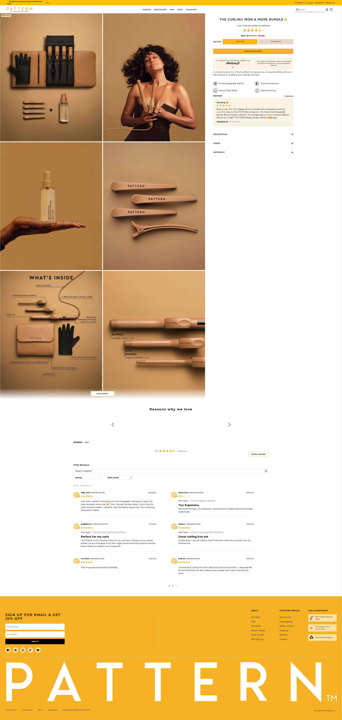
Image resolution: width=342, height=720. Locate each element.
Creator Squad (258, 630)
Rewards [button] (299, 2)
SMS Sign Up (257, 639)
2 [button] (172, 586)
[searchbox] (169, 471)
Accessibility (53, 710)
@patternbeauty (142, 419)
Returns (283, 635)
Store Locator (257, 635)
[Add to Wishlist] (285, 19)
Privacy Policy (11, 710)
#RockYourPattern (182, 428)
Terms (40, 710)
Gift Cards (256, 626)
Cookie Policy (27, 710)
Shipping (284, 630)
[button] (46, 2)
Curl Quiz (309, 2)
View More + (102, 394)
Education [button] (319, 2)
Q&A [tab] (87, 442)
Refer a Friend (286, 626)
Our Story (255, 617)
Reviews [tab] (78, 442)
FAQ (253, 621)
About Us (330, 2)
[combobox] (88, 477)
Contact (283, 639)
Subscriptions (286, 621)
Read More (289, 96)
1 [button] (169, 586)
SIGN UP (35, 641)
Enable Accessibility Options (76, 710)
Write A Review (258, 454)
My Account (285, 617)
